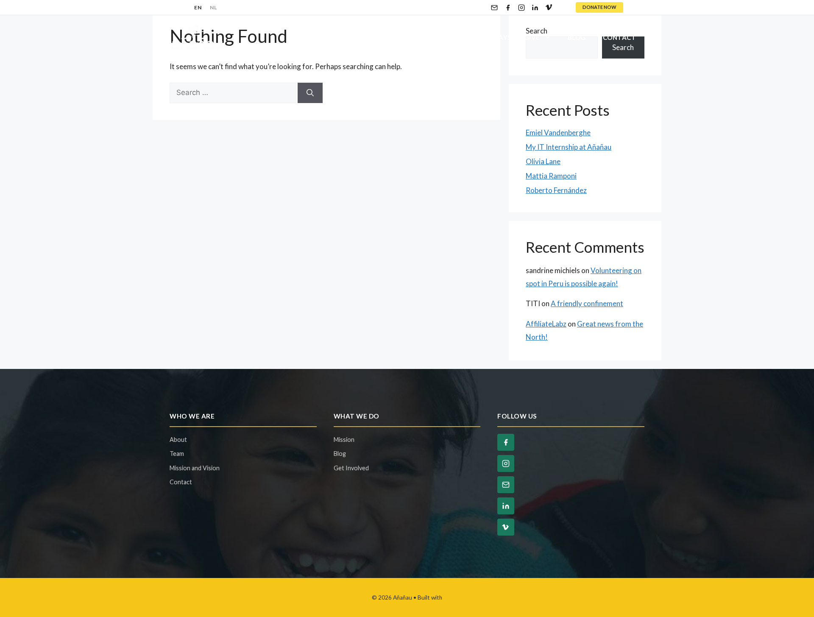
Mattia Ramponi (551, 175)
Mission (344, 439)
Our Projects (373, 37)
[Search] (310, 93)
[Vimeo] (548, 7)
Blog (577, 37)
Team (177, 453)
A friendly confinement (587, 303)
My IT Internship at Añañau (568, 146)
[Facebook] (508, 7)
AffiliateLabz (546, 323)
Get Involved (440, 37)
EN (197, 7)
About (178, 439)
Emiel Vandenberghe (558, 132)
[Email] (494, 7)
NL (213, 7)
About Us (304, 37)
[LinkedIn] (535, 7)
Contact (619, 37)
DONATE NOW (599, 7)
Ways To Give (516, 37)
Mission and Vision (195, 468)
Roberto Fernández (556, 190)
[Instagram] (521, 7)
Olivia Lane (543, 161)
